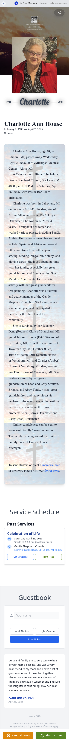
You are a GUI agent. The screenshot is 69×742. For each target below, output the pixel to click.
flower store (51, 470)
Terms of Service (44, 726)
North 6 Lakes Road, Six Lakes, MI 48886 (38, 549)
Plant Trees (48, 556)
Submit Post (34, 639)
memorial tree (51, 465)
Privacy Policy (24, 726)
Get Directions (20, 556)
